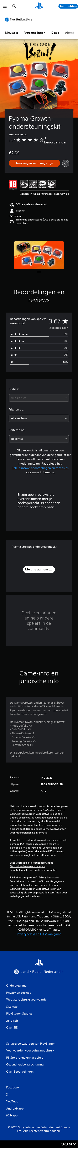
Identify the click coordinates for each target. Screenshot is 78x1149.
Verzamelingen (34, 32)
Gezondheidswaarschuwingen (27, 866)
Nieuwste (11, 32)
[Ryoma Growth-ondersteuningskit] (39, 255)
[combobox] (39, 398)
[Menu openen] (4, 6)
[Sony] (68, 1147)
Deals (55, 32)
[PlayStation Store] (19, 19)
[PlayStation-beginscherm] (39, 6)
